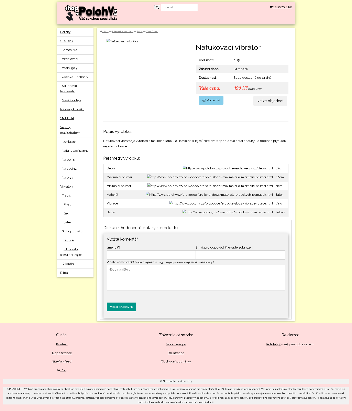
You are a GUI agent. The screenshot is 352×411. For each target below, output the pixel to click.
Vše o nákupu (176, 344)
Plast (67, 204)
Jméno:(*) (113, 247)
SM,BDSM (67, 118)
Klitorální (68, 264)
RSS (63, 370)
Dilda (64, 273)
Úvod (105, 31)
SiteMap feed (62, 361)
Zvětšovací (152, 31)
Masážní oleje (71, 100)
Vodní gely (69, 68)
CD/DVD (66, 41)
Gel (66, 213)
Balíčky (65, 32)
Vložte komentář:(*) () (160, 262)
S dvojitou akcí (72, 231)
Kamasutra (69, 50)
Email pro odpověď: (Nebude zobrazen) (224, 247)
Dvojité (69, 240)
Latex (68, 222)
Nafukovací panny (75, 150)
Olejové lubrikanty (75, 77)
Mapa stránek (62, 353)
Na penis (68, 159)
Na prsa (67, 177)
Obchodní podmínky (176, 361)
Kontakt (61, 344)
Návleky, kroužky (72, 109)
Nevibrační (69, 142)
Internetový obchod (122, 31)
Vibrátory (67, 186)
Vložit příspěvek (121, 307)
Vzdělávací (70, 59)
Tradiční (67, 195)
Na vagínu (69, 168)
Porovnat (213, 100)
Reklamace (176, 353)
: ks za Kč (282, 7)
